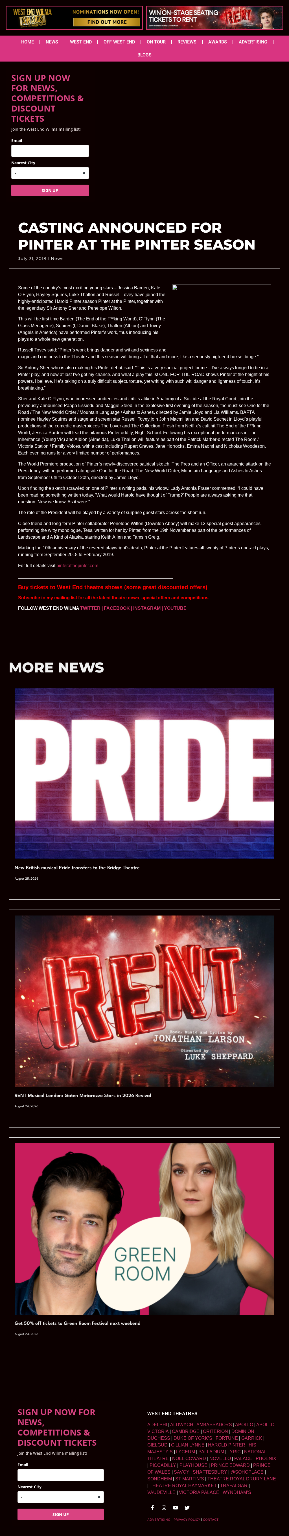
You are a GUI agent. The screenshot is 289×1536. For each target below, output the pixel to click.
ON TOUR (156, 42)
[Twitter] (187, 1508)
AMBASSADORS (214, 1424)
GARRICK (251, 1438)
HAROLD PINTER (226, 1445)
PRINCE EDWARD (230, 1465)
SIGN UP (50, 190)
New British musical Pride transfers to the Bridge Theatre (77, 868)
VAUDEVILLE (161, 1492)
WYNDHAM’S (237, 1492)
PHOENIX (266, 1458)
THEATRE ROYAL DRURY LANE (241, 1478)
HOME (27, 42)
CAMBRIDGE (186, 1431)
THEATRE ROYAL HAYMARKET (183, 1485)
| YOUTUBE (174, 608)
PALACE (243, 1458)
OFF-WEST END (119, 42)
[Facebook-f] (152, 1508)
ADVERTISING (253, 42)
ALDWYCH (181, 1424)
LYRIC (234, 1451)
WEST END (81, 42)
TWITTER (90, 608)
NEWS (52, 42)
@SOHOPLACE (247, 1472)
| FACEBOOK (116, 608)
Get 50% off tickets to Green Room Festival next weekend (78, 1323)
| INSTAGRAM (146, 608)
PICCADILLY (163, 1465)
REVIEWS (187, 42)
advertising (158, 1520)
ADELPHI (157, 1424)
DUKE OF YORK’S (193, 1438)
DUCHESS (158, 1438)
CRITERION (215, 1431)
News (57, 258)
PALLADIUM (211, 1451)
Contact (210, 1520)
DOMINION (242, 1431)
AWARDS (217, 42)
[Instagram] (164, 1508)
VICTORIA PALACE (199, 1492)
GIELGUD (157, 1445)
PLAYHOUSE (193, 1465)
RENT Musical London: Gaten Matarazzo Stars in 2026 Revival (83, 1095)
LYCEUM (185, 1451)
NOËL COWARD (189, 1458)
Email (16, 140)
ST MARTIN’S (189, 1478)
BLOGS (144, 55)
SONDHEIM (159, 1478)
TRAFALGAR (234, 1485)
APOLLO (244, 1424)
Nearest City (23, 162)
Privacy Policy (187, 1520)
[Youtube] (175, 1508)
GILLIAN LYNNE (188, 1445)
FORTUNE (227, 1438)
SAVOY (181, 1472)
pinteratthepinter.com (77, 565)
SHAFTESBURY (210, 1472)
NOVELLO (220, 1458)
